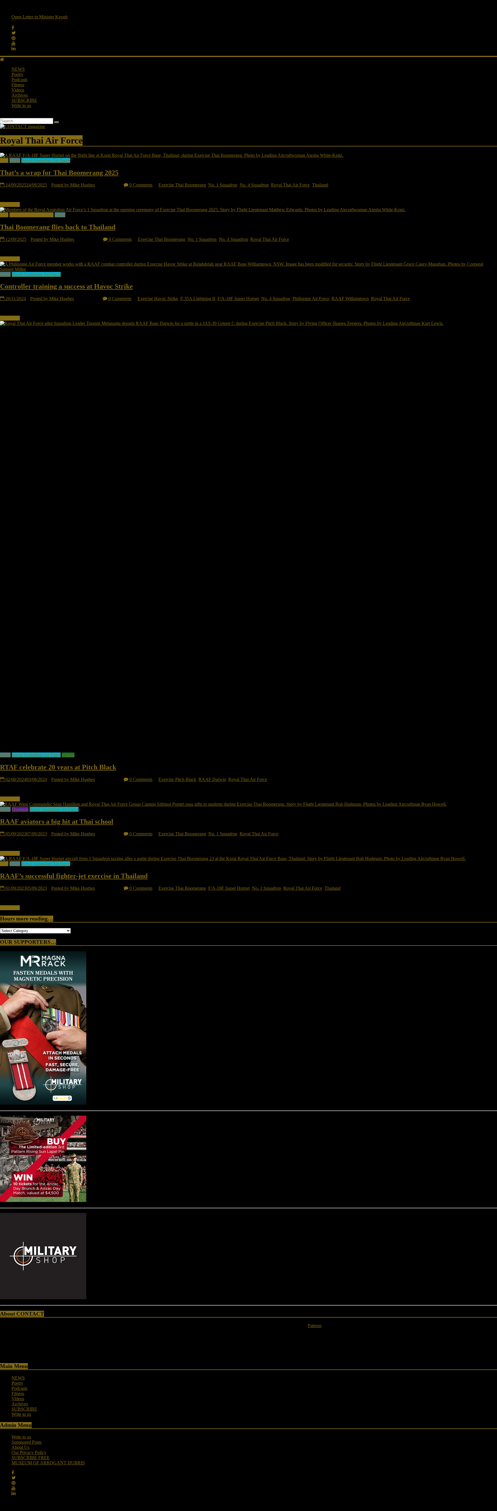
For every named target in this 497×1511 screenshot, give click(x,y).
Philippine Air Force (311, 298)
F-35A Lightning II (197, 298)
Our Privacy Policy (29, 1452)
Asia (4, 160)
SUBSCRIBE (24, 100)
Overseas (20, 809)
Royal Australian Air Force (45, 160)
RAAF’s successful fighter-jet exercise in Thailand (74, 876)
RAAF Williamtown (350, 298)
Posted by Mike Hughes (73, 184)
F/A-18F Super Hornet (238, 298)
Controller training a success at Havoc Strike (66, 286)
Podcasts (19, 79)
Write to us (21, 105)
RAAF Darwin (212, 779)
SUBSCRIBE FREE (31, 1457)
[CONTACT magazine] (2, 59)
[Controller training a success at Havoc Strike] (248, 269)
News (14, 160)
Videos (18, 89)
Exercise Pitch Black (177, 779)
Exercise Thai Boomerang (182, 184)
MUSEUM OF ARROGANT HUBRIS (48, 1462)
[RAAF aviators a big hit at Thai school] (223, 804)
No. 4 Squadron (254, 184)
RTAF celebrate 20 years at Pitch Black (58, 767)
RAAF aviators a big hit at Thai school (56, 821)
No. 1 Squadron (222, 184)
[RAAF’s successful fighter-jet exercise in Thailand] (233, 858)
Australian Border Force (31, 214)
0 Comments (140, 184)
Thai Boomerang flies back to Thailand (57, 227)
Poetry (17, 74)
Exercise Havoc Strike (157, 298)
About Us (20, 1447)
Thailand (320, 184)
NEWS (18, 69)
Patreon (315, 1325)
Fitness (18, 84)
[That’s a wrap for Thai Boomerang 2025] (171, 155)
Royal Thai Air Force (290, 184)
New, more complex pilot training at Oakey (51, 17)
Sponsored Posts (26, 1442)
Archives (20, 95)
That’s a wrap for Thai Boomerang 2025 (59, 172)
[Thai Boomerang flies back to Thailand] (203, 209)
